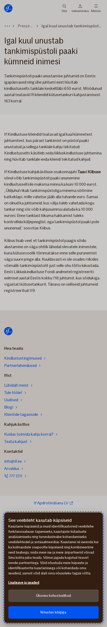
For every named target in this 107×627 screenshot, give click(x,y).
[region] (53, 567)
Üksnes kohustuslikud (53, 595)
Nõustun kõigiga (53, 612)
